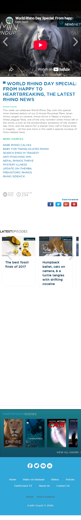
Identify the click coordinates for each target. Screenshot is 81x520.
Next (75, 41)
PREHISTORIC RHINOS (17, 172)
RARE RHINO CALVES (17, 145)
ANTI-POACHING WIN (17, 156)
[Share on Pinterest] (74, 204)
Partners (30, 497)
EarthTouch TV (23, 486)
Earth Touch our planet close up (40, 6)
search (77, 6)
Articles (70, 479)
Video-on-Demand (33, 479)
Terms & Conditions (46, 497)
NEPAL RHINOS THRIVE (18, 160)
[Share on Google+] (66, 204)
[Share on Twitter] (58, 204)
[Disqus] (40, 353)
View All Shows (68, 452)
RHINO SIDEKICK (14, 176)
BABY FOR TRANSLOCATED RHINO (26, 148)
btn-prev (9, 255)
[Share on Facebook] (50, 204)
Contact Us (63, 486)
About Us (44, 486)
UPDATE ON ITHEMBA (17, 168)
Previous (5, 41)
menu (4, 6)
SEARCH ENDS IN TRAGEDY (21, 152)
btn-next (71, 255)
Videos (55, 479)
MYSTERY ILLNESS (15, 164)
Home (12, 479)
